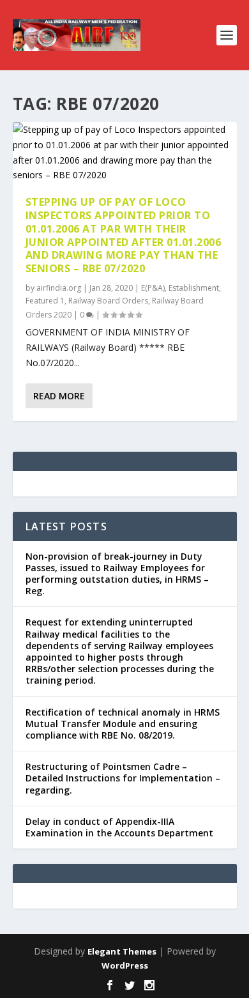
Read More (59, 396)
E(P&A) (153, 287)
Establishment (194, 287)
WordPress (125, 965)
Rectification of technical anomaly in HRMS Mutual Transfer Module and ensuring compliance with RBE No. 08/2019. (123, 723)
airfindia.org (58, 287)
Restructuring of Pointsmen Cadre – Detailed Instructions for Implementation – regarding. (123, 777)
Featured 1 (45, 300)
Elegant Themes (121, 951)
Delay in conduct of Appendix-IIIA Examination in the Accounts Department (119, 827)
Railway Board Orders (108, 300)
